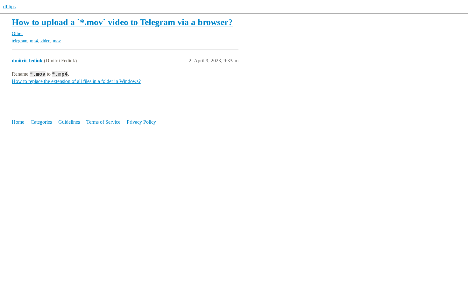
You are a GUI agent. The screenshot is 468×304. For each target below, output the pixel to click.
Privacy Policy (141, 122)
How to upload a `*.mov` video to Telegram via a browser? (122, 22)
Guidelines (69, 122)
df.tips (9, 6)
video (45, 40)
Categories (41, 122)
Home (18, 122)
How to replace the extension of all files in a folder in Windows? (76, 81)
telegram (19, 40)
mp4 (34, 40)
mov (57, 40)
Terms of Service (103, 122)
